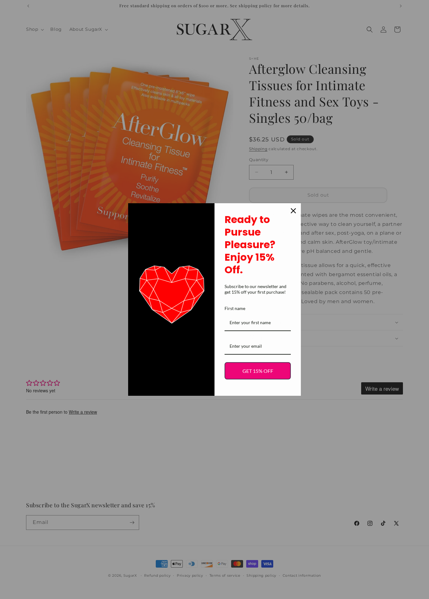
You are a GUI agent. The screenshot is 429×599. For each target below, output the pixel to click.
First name (235, 308)
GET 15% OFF (257, 371)
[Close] (293, 210)
